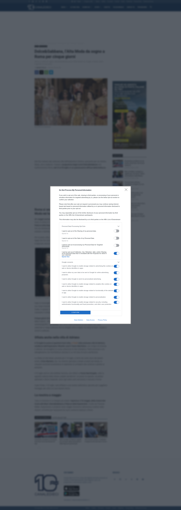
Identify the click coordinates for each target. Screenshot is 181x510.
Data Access (90, 320)
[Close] (127, 190)
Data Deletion (78, 320)
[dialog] (90, 255)
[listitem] (90, 226)
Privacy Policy (102, 320)
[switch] (116, 231)
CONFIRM (75, 312)
